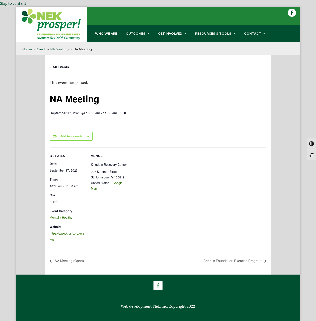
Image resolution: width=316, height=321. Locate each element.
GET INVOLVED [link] (170, 33)
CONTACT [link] (252, 33)
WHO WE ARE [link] (106, 33)
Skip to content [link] (13, 3)
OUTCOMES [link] (135, 33)
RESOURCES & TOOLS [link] (213, 33)
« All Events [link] (59, 67)
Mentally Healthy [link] (61, 217)
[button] (292, 13)
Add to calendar (72, 136)
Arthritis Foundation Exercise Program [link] (232, 260)
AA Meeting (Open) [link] (69, 260)
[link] (51, 38)
